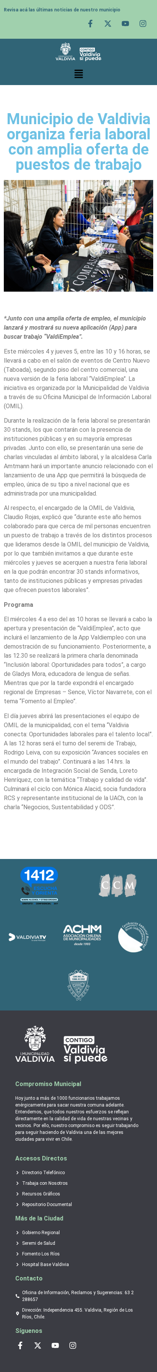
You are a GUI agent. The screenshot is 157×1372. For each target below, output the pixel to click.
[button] (78, 74)
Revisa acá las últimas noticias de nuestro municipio (62, 10)
